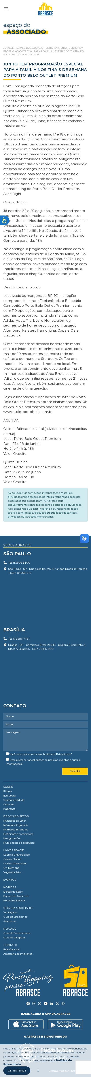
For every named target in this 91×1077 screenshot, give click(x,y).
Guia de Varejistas (14, 937)
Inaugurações (12, 838)
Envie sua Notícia (14, 900)
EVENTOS (9, 879)
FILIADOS (9, 928)
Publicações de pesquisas (18, 842)
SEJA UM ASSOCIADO (17, 908)
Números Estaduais (15, 829)
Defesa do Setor (13, 891)
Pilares (7, 791)
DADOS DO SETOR (16, 816)
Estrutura (9, 795)
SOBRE (8, 786)
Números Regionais (15, 825)
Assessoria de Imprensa (17, 953)
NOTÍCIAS (9, 887)
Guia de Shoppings (15, 916)
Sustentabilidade (13, 800)
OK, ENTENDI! (17, 1070)
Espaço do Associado (16, 896)
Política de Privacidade (56, 754)
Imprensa (9, 808)
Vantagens (10, 912)
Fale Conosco (11, 949)
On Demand (11, 867)
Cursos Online (12, 859)
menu (5, 8)
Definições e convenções (18, 834)
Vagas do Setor (12, 872)
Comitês (8, 804)
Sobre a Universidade (16, 854)
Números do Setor (14, 820)
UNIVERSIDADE (13, 850)
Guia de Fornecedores (16, 933)
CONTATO (10, 945)
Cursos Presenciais (15, 863)
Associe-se (9, 921)
